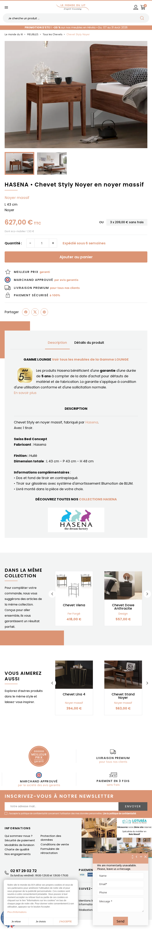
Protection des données (51, 838)
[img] (146, 857)
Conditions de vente (55, 844)
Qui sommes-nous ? (18, 836)
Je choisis (41, 921)
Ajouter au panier (76, 257)
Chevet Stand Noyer (123, 696)
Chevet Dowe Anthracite (123, 607)
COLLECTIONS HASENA (98, 499)
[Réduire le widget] (141, 857)
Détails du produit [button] (89, 342)
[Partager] (25, 312)
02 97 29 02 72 (23, 870)
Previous (52, 594)
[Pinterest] (44, 312)
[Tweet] (35, 312)
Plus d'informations (17, 912)
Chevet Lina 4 (74, 694)
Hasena (91, 422)
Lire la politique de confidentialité (119, 813)
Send (120, 921)
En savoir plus (25, 392)
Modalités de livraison (19, 845)
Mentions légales (90, 900)
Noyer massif (17, 197)
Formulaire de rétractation (50, 851)
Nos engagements (18, 854)
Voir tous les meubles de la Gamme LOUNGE (90, 359)
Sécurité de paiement (20, 840)
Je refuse (16, 921)
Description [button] (57, 342)
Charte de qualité (17, 849)
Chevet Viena (74, 605)
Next (147, 594)
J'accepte (65, 921)
